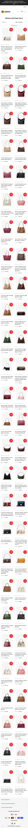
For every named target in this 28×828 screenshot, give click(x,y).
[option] (14, 3)
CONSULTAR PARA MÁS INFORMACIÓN (8, 803)
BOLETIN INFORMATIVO (5, 799)
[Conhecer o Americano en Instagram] (12, 824)
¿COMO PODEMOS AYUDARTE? (7, 807)
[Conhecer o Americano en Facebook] (14, 824)
